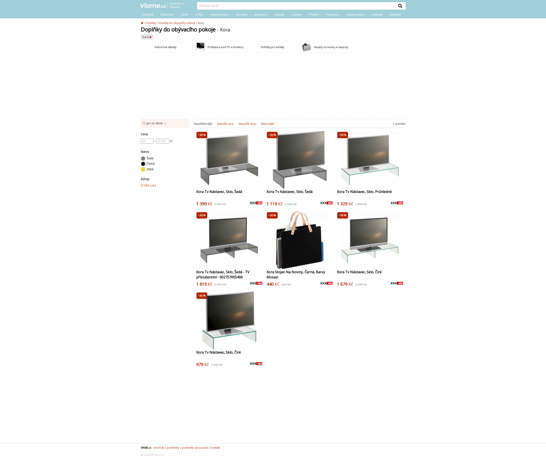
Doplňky (395, 14)
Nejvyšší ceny (247, 124)
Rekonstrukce (219, 14)
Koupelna (260, 14)
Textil (184, 14)
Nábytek (148, 14)
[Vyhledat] (400, 5)
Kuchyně (241, 14)
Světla (199, 14)
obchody (158, 447)
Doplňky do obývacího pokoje (177, 23)
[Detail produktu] (259, 183)
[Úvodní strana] (165, 5)
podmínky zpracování (195, 447)
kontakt (215, 447)
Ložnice (296, 14)
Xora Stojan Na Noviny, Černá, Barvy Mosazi (296, 274)
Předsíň (314, 14)
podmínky (173, 447)
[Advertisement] (273, 87)
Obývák (279, 14)
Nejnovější (267, 124)
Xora (145, 37)
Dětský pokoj (355, 14)
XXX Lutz (149, 185)
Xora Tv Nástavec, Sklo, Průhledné (364, 191)
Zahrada (377, 14)
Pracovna (332, 14)
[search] (296, 6)
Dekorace (167, 14)
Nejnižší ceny (225, 124)
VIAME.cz (146, 447)
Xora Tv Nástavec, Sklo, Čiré (359, 272)
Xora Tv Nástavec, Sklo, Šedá (219, 191)
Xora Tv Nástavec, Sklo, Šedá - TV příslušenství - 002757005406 (223, 274)
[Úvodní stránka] (142, 23)
